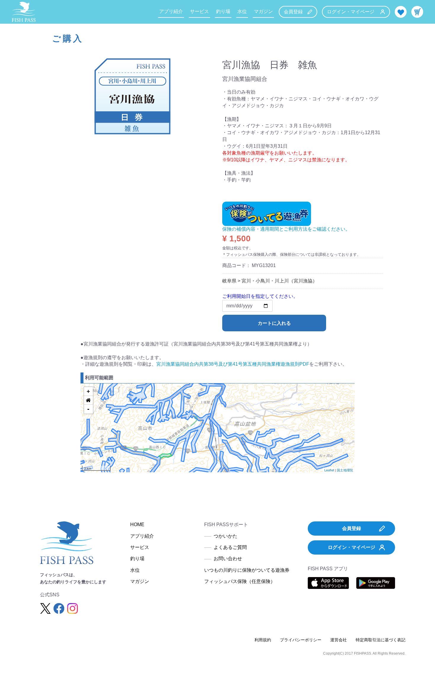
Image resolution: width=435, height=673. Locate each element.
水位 (242, 11)
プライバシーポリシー (300, 639)
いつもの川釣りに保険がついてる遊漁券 (246, 570)
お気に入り (401, 12)
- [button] (88, 409)
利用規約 (262, 639)
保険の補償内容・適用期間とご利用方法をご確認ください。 (286, 229)
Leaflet (329, 470)
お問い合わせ (228, 558)
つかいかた (225, 536)
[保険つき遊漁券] (266, 213)
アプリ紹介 (171, 11)
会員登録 (293, 11)
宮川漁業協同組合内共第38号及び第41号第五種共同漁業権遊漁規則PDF (232, 364)
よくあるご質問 (230, 547)
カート (417, 12)
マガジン (263, 11)
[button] (88, 400)
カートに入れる (274, 323)
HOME (137, 524)
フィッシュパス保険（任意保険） (239, 581)
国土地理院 (345, 470)
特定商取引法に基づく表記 (380, 639)
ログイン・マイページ (350, 11)
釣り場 (223, 11)
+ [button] (88, 391)
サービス (199, 11)
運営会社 (338, 639)
